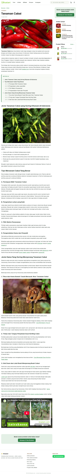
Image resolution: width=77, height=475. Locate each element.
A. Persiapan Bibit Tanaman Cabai (17, 84)
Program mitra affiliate (32, 467)
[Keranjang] (70, 2)
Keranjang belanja (31, 459)
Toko (14, 2)
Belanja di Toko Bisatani (27, 440)
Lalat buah (4, 377)
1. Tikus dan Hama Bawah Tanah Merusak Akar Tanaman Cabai (25, 95)
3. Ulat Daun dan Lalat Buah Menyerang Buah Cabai (22, 99)
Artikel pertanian (31, 455)
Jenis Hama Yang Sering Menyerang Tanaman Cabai (20, 93)
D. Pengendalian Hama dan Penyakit (18, 90)
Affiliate (25, 2)
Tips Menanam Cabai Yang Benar (14, 82)
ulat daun (32, 366)
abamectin (45, 250)
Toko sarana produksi (32, 457)
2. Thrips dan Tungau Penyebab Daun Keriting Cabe (22, 97)
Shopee (31, 2)
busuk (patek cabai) (24, 252)
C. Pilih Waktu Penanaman (15, 88)
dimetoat (39, 243)
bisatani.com (25, 69)
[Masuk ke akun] (74, 2)
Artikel (19, 2)
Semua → (72, 44)
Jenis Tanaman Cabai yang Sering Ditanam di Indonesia (21, 79)
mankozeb (41, 252)
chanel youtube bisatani (37, 394)
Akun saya (29, 461)
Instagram (38, 2)
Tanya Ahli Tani (30, 463)
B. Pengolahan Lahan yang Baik (16, 86)
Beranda (3, 8)
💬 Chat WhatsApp (58, 456)
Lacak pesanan (30, 465)
